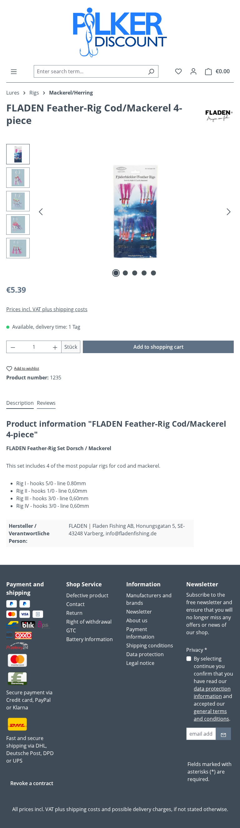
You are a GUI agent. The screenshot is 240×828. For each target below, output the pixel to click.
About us (137, 620)
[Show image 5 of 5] (153, 272)
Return (74, 612)
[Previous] (40, 211)
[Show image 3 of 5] (134, 272)
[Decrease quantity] (12, 347)
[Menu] (13, 71)
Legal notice (140, 663)
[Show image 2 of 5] (125, 272)
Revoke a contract (31, 783)
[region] (120, 211)
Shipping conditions (149, 645)
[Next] (228, 211)
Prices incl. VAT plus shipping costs (47, 309)
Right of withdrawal (89, 621)
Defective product (87, 595)
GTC (71, 630)
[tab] (20, 403)
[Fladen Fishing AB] (219, 116)
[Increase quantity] (55, 347)
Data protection (145, 654)
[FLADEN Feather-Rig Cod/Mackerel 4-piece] (135, 211)
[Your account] (193, 71)
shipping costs (83, 809)
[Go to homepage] (120, 32)
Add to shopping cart (158, 346)
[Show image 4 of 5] (144, 272)
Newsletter (139, 611)
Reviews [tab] (46, 402)
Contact (75, 604)
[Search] (151, 71)
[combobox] (89, 71)
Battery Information (89, 639)
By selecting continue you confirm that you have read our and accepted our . (213, 688)
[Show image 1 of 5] (115, 272)
